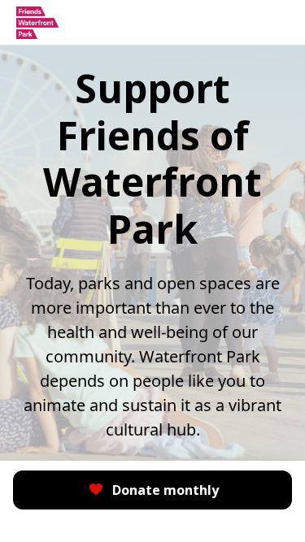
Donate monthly (165, 490)
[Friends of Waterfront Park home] (37, 23)
